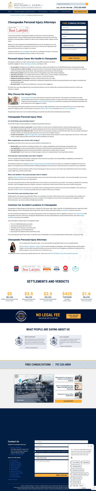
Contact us (21, 189)
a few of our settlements (68, 108)
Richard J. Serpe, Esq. (16, 447)
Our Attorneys (43, 11)
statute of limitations (19, 177)
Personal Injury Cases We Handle (24, 11)
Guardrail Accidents (15, 476)
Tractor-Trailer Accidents (17, 473)
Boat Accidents (14, 469)
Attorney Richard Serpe (27, 97)
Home (10, 11)
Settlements (54, 11)
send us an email (73, 253)
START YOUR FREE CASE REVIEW (74, 316)
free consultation (25, 51)
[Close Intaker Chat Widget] (91, 446)
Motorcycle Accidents (16, 464)
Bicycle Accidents (15, 467)
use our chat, (62, 253)
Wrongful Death (15, 475)
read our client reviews (47, 108)
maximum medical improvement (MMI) (39, 163)
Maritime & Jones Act (16, 471)
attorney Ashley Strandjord (45, 101)
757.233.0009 (63, 364)
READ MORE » (20, 400)
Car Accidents (14, 460)
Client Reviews (65, 11)
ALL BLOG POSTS (68, 401)
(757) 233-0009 (80, 8)
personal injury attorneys (30, 64)
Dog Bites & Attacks (16, 462)
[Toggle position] (88, 446)
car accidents (64, 210)
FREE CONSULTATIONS (80, 11)
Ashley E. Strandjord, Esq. (17, 454)
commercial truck (78, 213)
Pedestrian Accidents (16, 466)
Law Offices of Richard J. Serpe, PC (31, 246)
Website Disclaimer (12, 479)
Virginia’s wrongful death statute (33, 134)
